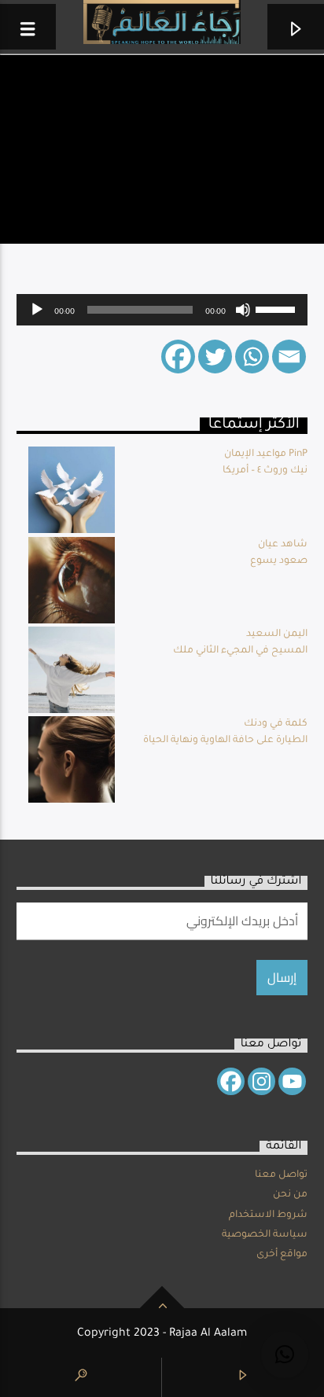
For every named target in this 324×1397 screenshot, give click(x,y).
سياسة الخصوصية (264, 1235)
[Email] (289, 356)
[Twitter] (215, 356)
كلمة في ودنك (275, 724)
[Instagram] (261, 1081)
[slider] (278, 308)
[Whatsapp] (252, 356)
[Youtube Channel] (292, 1081)
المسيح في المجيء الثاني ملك (240, 650)
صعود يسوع (278, 561)
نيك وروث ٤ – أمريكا (265, 470)
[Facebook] (178, 356)
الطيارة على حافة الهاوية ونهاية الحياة (225, 740)
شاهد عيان (282, 544)
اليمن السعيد (276, 634)
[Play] (37, 310)
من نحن (290, 1194)
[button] (284, 1354)
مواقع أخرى (281, 1254)
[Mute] (243, 310)
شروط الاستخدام (268, 1215)
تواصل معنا (281, 1175)
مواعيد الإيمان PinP (265, 454)
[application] (162, 309)
